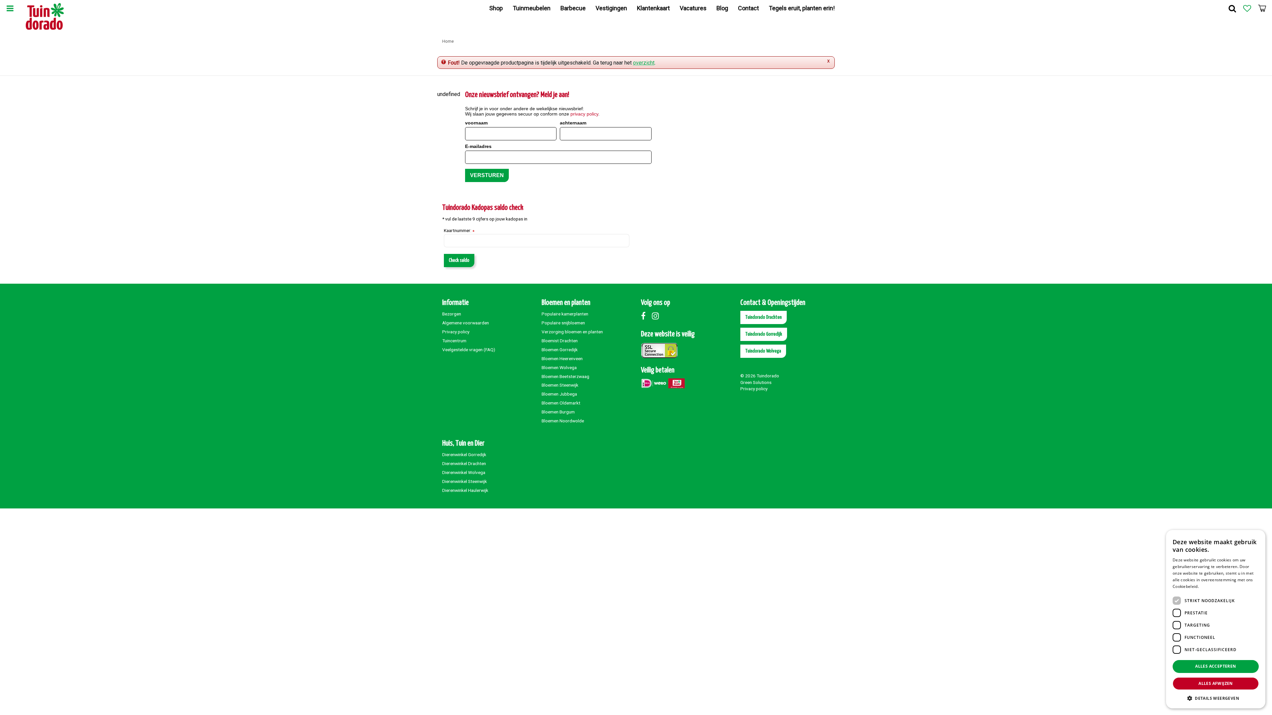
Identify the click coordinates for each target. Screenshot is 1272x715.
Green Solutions (755, 382)
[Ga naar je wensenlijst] (1247, 8)
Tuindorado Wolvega (763, 351)
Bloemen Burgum (558, 411)
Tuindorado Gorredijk (763, 334)
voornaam (476, 122)
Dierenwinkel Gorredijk (464, 454)
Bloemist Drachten (560, 340)
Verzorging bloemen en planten (572, 331)
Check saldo (459, 260)
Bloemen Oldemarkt (561, 402)
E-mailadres (478, 146)
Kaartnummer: (459, 231)
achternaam (573, 122)
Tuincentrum (454, 340)
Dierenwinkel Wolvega (463, 472)
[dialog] (1215, 619)
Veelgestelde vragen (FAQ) (468, 349)
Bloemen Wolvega (559, 367)
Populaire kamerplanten (565, 313)
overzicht (644, 63)
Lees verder (1211, 586)
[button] (1216, 698)
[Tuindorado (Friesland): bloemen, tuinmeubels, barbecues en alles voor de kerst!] (45, 16)
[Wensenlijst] (1247, 8)
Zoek (1232, 8)
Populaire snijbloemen (563, 322)
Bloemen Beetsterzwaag (565, 376)
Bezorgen (451, 313)
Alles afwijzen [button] (1215, 683)
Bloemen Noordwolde (563, 420)
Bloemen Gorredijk (560, 349)
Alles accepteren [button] (1215, 666)
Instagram (657, 316)
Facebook (646, 316)
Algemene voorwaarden (465, 322)
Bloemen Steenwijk (560, 385)
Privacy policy (455, 331)
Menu (10, 8)
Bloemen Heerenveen (562, 358)
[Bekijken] (1262, 8)
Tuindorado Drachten (763, 317)
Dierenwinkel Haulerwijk (465, 490)
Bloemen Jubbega (559, 394)
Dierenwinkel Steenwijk (464, 481)
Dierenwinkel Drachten (464, 463)
